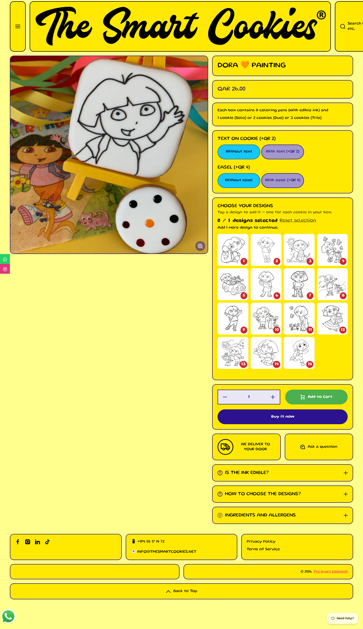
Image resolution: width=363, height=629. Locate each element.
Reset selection (298, 221)
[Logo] (180, 26)
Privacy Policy (261, 542)
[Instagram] (5, 269)
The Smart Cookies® (330, 571)
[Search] (340, 26)
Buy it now (282, 417)
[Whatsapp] (5, 259)
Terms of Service (263, 549)
